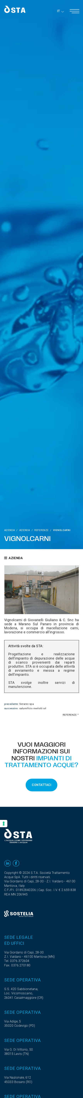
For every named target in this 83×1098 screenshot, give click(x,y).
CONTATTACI (41, 785)
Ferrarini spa (26, 704)
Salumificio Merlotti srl (32, 708)
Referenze (41, 530)
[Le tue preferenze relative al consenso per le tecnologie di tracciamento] (3, 823)
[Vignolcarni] (41, 589)
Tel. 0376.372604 (16, 961)
